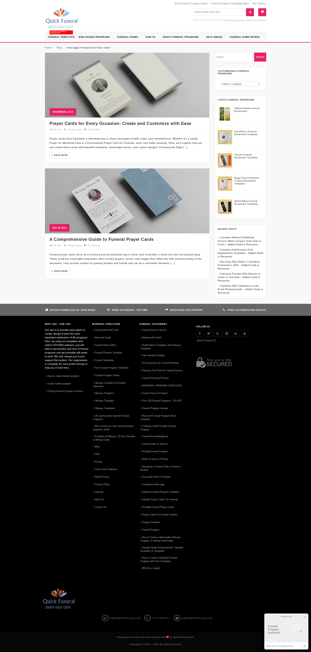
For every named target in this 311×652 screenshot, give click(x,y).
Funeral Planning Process (155, 378)
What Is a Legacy (151, 568)
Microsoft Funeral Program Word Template (158, 417)
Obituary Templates (105, 408)
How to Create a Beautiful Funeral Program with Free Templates (158, 559)
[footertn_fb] (199, 333)
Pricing (98, 461)
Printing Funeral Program (155, 451)
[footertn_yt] (244, 333)
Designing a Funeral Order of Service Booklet (160, 468)
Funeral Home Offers (105, 345)
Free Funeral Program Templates (112, 367)
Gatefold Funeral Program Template (160, 492)
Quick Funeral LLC (206, 340)
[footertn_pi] (226, 333)
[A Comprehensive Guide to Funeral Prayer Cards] (127, 200)
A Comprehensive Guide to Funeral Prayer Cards (101, 239)
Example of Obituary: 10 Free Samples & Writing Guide (114, 438)
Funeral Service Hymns (154, 330)
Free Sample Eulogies (153, 355)
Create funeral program (59, 383)
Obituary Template (104, 400)
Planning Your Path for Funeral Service (162, 370)
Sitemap (99, 492)
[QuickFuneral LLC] (61, 20)
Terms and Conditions (106, 469)
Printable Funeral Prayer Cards (158, 507)
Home (48, 47)
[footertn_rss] (217, 333)
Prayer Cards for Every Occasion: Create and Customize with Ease (120, 123)
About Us (99, 499)
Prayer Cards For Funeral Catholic (159, 514)
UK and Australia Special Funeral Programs (111, 417)
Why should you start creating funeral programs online (113, 428)
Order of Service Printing (155, 459)
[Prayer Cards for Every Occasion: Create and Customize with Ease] (127, 85)
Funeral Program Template (108, 352)
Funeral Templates (104, 360)
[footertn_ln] (235, 333)
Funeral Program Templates (234, 20)
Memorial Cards (103, 337)
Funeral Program (150, 529)
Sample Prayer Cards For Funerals (160, 499)
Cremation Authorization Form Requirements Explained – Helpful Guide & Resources (240, 253)
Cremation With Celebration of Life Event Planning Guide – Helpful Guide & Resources (240, 289)
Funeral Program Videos (107, 375)
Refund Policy (102, 476)
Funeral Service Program (155, 393)
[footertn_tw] (208, 333)
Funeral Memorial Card (106, 330)
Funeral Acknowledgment (155, 436)
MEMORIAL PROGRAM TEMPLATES (162, 385)
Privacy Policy (102, 484)
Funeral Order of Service (155, 444)
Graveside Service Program (156, 476)
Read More (60, 155)
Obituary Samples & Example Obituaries (109, 385)
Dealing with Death (151, 337)
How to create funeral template (63, 376)
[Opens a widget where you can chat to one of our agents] (286, 631)
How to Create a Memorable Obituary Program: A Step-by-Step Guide (160, 539)
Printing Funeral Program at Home (65, 391)
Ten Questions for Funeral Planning (160, 363)
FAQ (97, 454)
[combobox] (240, 83)
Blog (59, 47)
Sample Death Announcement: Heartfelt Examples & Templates (161, 549)
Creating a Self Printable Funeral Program (158, 428)
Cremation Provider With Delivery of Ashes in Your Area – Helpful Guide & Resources (239, 277)
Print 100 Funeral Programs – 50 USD (161, 400)
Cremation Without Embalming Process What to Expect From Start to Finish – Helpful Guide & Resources (239, 241)
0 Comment (94, 129)
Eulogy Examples (151, 522)
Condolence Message (153, 484)
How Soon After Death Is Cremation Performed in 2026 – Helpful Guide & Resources (239, 265)
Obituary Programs (104, 393)
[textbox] (240, 84)
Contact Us (100, 507)
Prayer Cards (75, 129)
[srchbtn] (250, 12)
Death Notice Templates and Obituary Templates (160, 347)
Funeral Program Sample (155, 408)
